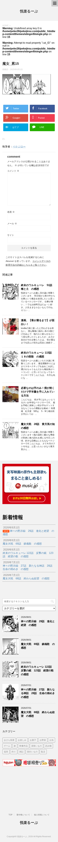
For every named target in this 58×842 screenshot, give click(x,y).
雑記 (21, 751)
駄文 (43, 751)
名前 (11, 212)
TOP (10, 815)
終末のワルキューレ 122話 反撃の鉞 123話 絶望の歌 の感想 (38, 670)
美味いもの (36, 746)
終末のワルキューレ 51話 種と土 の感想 (38, 287)
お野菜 (43, 740)
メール (12, 223)
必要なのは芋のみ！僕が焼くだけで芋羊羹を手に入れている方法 (37, 392)
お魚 (51, 740)
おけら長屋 (9, 740)
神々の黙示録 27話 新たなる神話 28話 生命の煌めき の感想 (39, 693)
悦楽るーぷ (29, 11)
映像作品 (23, 746)
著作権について (23, 815)
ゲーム (7, 746)
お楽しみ (22, 740)
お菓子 (33, 740)
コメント (13, 171)
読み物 (48, 746)
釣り (14, 751)
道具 (6, 751)
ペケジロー (19, 146)
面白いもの (32, 751)
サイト (10, 235)
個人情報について (41, 815)
